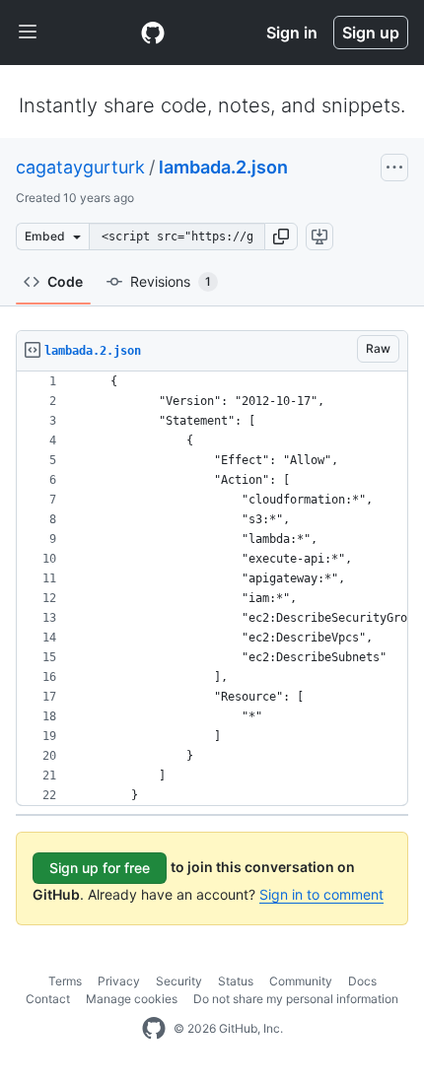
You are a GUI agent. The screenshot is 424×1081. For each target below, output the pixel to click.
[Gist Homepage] (153, 32)
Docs (362, 981)
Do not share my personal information (295, 998)
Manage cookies (131, 998)
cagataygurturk (80, 167)
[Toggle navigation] (27, 32)
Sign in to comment (321, 894)
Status (235, 981)
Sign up (370, 32)
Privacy (119, 981)
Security (179, 981)
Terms (65, 981)
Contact (48, 998)
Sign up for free (99, 867)
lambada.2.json (223, 167)
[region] (212, 589)
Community (300, 981)
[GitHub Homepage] (154, 1029)
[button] (281, 236)
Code (65, 281)
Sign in (292, 32)
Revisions (170, 281)
